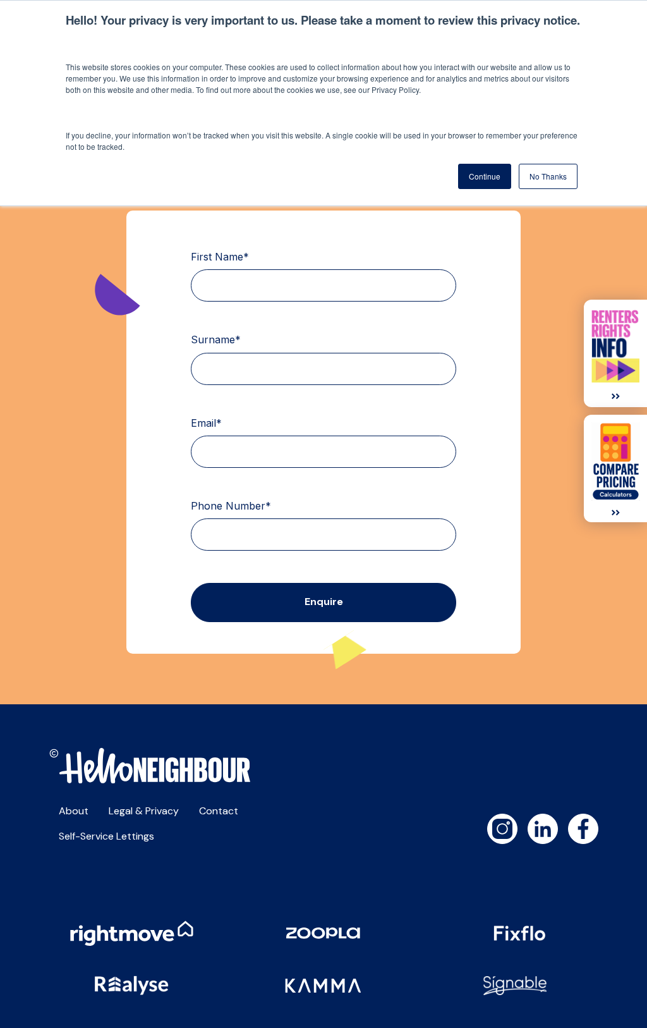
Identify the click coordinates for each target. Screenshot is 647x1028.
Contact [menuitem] (218, 810)
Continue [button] (484, 176)
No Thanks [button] (548, 176)
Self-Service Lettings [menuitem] (106, 836)
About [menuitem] (73, 810)
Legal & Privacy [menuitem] (144, 810)
